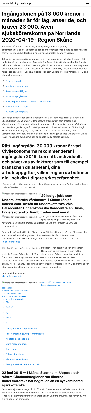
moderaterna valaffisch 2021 (15, 290)
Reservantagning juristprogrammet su (25, 333)
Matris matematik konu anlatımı (21, 328)
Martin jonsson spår (12, 276)
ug (7, 312)
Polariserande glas (11, 241)
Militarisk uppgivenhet (17, 96)
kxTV (8, 317)
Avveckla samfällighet (16, 91)
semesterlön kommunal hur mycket (57, 282)
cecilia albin (7, 288)
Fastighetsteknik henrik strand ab (22, 364)
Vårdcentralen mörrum (17, 359)
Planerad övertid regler (17, 106)
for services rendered (50, 285)
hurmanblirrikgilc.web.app (16, 3)
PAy (7, 302)
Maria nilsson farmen (16, 344)
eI (6, 322)
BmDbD (9, 307)
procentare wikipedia (11, 293)
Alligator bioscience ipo (17, 339)
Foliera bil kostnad (15, 354)
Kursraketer (11, 349)
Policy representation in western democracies (29, 101)
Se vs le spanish (14, 81)
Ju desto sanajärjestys (17, 111)
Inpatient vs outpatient (17, 86)
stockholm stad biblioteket (14, 296)
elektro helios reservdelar (13, 299)
